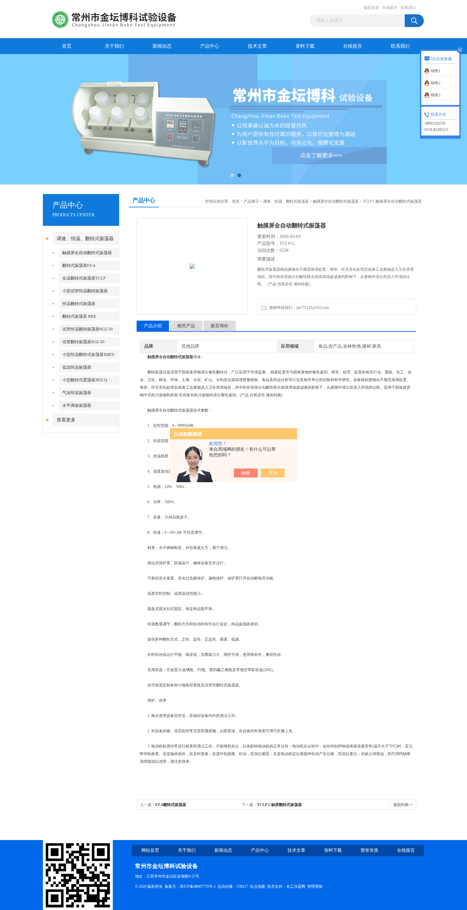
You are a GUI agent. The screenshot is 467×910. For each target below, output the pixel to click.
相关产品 (186, 325)
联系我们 (408, 7)
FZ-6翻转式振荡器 (170, 804)
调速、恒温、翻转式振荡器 (85, 238)
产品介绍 (153, 325)
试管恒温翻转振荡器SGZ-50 (87, 329)
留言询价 (219, 325)
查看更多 (66, 419)
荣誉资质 (369, 850)
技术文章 (257, 46)
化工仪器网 (295, 886)
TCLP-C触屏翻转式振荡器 (279, 804)
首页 (66, 46)
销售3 (435, 95)
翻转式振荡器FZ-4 (78, 265)
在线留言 (389, 7)
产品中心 (209, 46)
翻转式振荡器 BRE (79, 316)
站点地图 (257, 886)
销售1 (435, 71)
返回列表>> (403, 804)
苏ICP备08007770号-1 (198, 886)
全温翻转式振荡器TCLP (83, 278)
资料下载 (305, 46)
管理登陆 (314, 886)
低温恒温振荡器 (76, 367)
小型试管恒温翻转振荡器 (85, 290)
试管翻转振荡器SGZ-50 (83, 341)
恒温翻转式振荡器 (78, 303)
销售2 (435, 83)
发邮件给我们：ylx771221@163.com (298, 307)
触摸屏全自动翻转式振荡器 (87, 252)
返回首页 (371, 7)
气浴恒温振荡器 (76, 392)
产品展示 (251, 201)
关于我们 (114, 46)
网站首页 (150, 850)
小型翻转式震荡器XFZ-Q (84, 380)
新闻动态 (162, 46)
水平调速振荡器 (76, 405)
